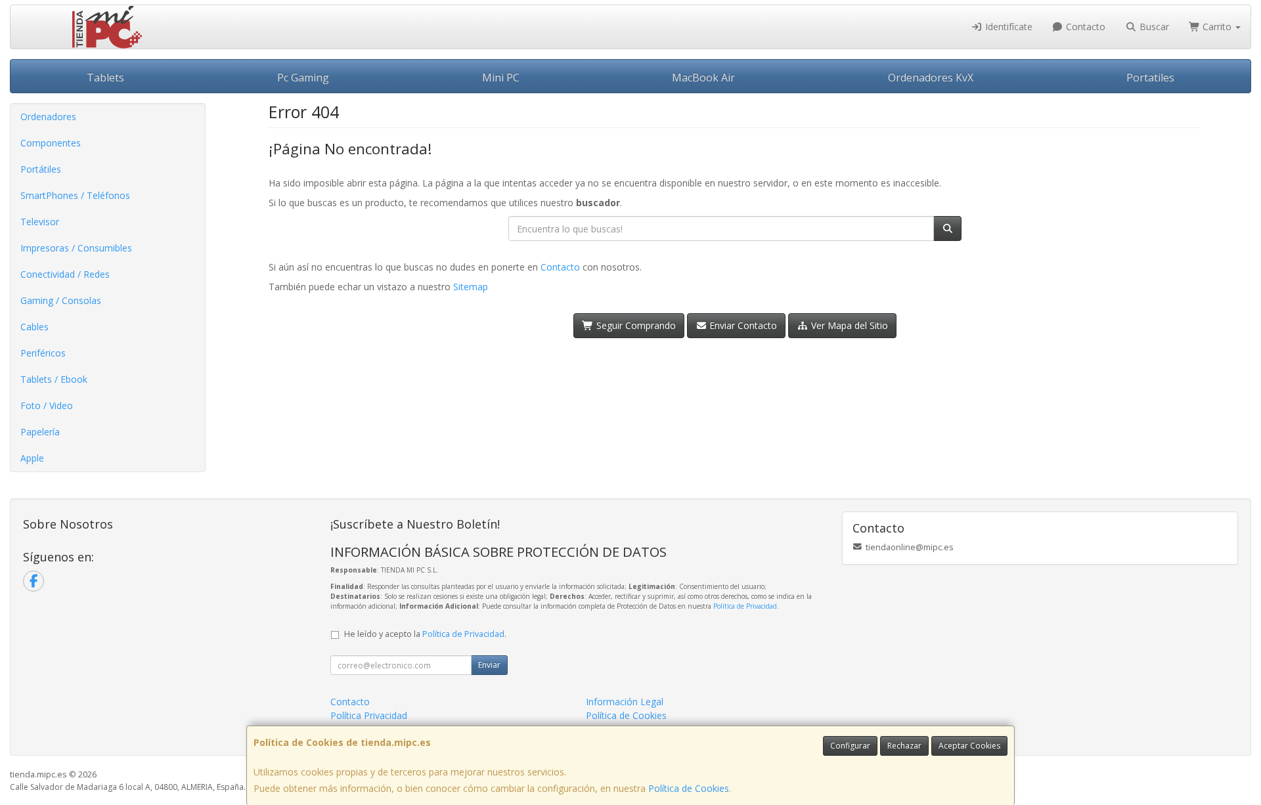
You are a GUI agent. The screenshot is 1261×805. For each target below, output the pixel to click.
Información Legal (624, 701)
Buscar (1153, 26)
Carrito (1217, 26)
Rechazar (904, 745)
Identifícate (1007, 26)
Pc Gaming (303, 77)
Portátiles (40, 169)
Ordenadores (48, 116)
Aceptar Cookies (969, 745)
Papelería (40, 431)
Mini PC (501, 77)
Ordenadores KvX (930, 77)
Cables (34, 326)
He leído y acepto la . (425, 634)
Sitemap (470, 286)
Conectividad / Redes (65, 274)
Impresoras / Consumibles (76, 248)
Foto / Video (46, 405)
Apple (32, 458)
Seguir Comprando (635, 325)
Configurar (850, 745)
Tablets (105, 77)
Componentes (50, 143)
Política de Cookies (688, 788)
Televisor (39, 221)
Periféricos (43, 353)
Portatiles (1150, 77)
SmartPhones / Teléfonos (75, 195)
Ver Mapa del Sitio (848, 325)
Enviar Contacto (742, 325)
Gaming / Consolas (60, 300)
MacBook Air (703, 77)
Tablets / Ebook (53, 379)
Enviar (489, 664)
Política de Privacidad (745, 606)
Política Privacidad (368, 715)
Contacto (1084, 26)
